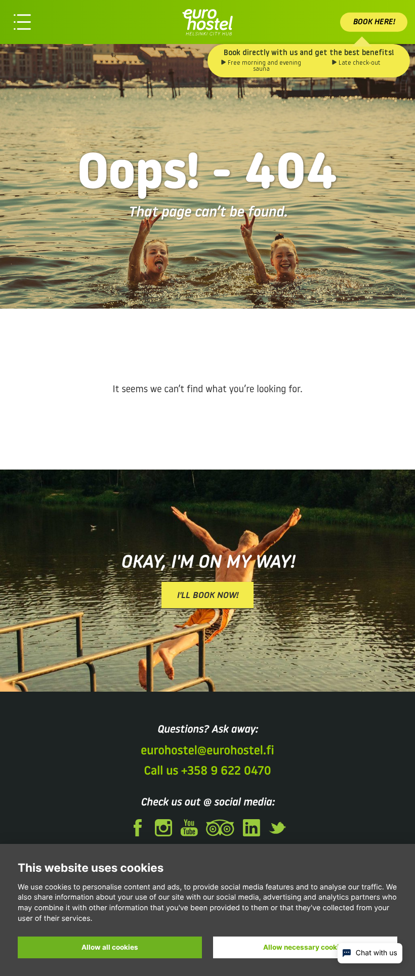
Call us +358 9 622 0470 (207, 772)
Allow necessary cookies (305, 947)
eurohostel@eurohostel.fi (207, 751)
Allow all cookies (109, 947)
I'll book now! (207, 596)
